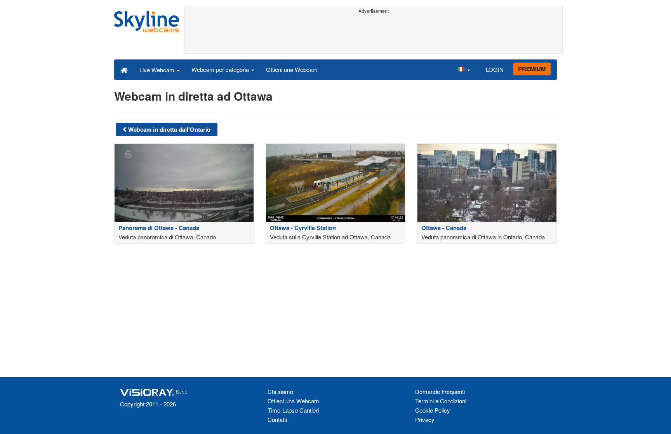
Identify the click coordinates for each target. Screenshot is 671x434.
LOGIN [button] (495, 69)
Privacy (425, 419)
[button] (463, 69)
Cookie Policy (432, 410)
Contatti (277, 419)
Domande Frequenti (440, 391)
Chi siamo (280, 391)
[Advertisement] (373, 33)
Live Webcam (157, 70)
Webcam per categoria (220, 69)
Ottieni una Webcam (292, 69)
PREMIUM (532, 68)
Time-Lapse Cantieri (293, 410)
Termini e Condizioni (440, 401)
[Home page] (124, 69)
